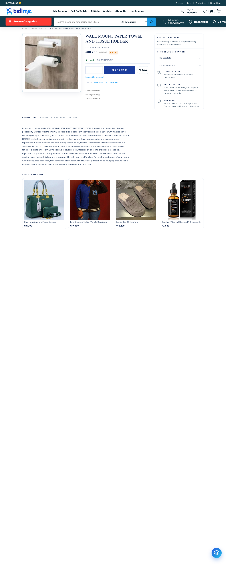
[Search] (151, 22)
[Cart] (218, 11)
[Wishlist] (205, 11)
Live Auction (136, 11)
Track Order (201, 21)
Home (25, 28)
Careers (179, 3)
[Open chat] (217, 553)
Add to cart (120, 70)
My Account (60, 11)
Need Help (215, 3)
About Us (120, 11)
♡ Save (143, 70)
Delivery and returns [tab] (52, 117)
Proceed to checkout (94, 77)
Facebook (114, 82)
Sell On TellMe (79, 11)
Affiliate (95, 11)
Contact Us (201, 3)
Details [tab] (73, 117)
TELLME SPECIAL (39, 28)
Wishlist (107, 11)
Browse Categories (23, 21)
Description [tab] (29, 117)
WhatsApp (99, 82)
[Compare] (211, 11)
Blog (189, 3)
